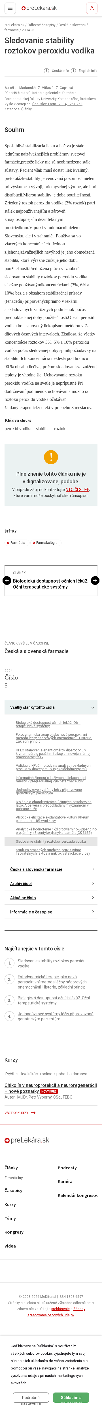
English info (87, 71)
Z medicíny (14, 1178)
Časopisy (13, 1191)
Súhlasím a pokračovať (71, 1399)
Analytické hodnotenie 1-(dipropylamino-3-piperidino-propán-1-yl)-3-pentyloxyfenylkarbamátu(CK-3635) (56, 831)
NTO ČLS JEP (77, 489)
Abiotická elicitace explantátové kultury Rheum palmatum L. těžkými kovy (52, 819)
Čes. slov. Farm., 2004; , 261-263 (57, 104)
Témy (10, 1219)
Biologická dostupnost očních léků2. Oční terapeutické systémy (50, 584)
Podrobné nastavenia (31, 1399)
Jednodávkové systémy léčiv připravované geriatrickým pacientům (49, 791)
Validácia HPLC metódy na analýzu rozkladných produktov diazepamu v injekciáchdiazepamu (53, 767)
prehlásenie (60, 1309)
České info (60, 71)
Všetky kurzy (17, 1113)
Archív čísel (21, 883)
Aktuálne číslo (23, 898)
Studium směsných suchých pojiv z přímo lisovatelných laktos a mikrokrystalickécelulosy (53, 851)
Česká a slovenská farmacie (36, 869)
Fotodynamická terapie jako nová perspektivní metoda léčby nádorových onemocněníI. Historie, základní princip (54, 738)
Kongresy (14, 1232)
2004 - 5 (28, 30)
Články (11, 1168)
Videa (10, 1246)
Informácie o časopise (31, 912)
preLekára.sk (29, 10)
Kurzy (10, 1205)
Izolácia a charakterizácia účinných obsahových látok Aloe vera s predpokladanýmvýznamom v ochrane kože (54, 805)
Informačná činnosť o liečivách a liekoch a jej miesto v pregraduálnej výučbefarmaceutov (51, 779)
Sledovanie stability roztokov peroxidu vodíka (51, 842)
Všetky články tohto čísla (32, 707)
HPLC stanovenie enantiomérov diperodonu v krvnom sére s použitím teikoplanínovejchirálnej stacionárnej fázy (53, 753)
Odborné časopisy (41, 25)
